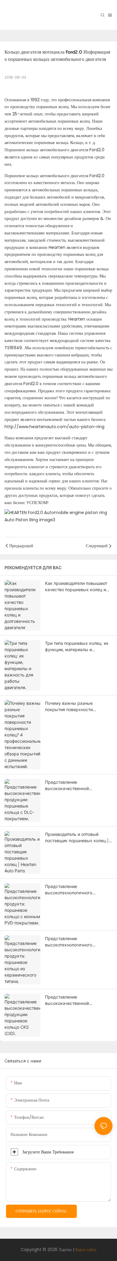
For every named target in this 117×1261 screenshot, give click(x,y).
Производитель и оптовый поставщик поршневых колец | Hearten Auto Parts (77, 838)
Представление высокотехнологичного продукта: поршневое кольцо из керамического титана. (78, 942)
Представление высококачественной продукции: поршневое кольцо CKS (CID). (77, 1000)
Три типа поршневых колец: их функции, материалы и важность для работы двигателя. (77, 647)
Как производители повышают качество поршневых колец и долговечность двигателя (76, 587)
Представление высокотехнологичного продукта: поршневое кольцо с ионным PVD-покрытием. (77, 890)
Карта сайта (85, 1250)
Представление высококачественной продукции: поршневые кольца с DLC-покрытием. (77, 785)
